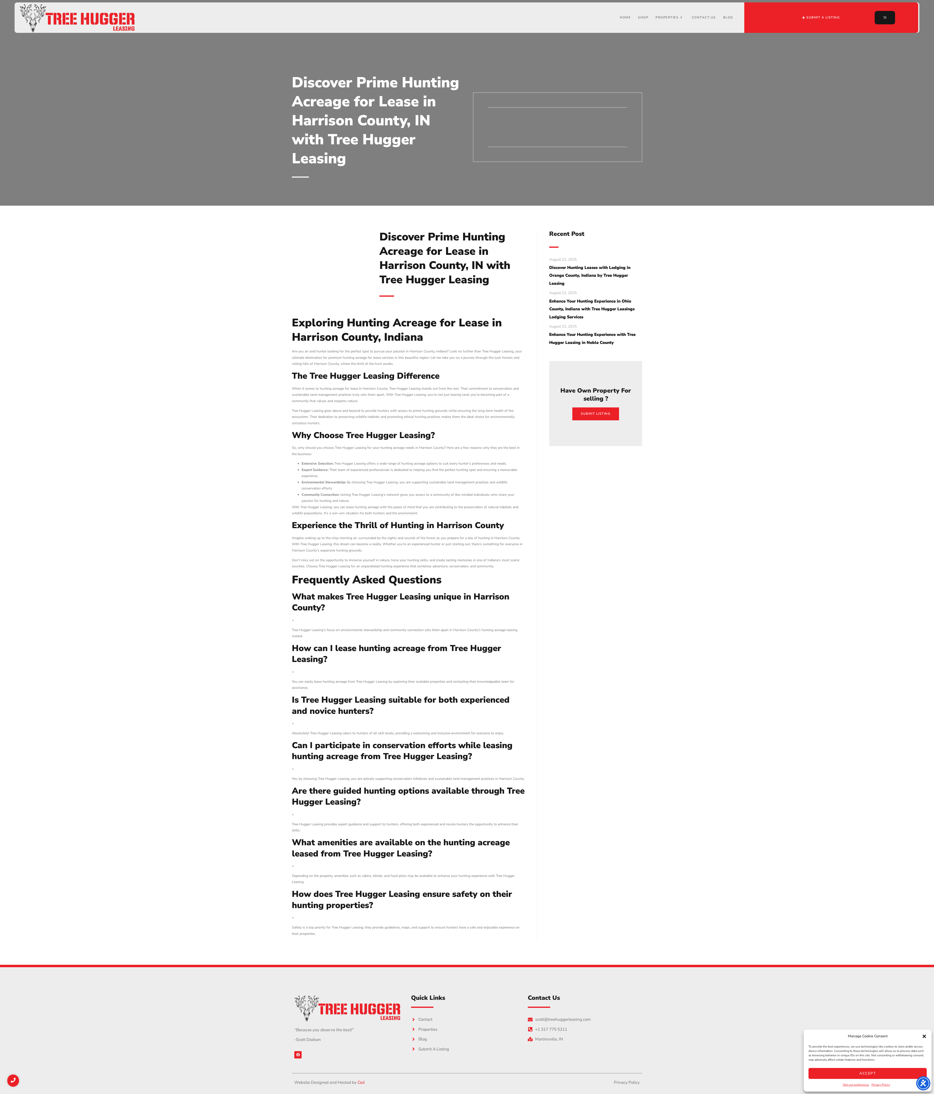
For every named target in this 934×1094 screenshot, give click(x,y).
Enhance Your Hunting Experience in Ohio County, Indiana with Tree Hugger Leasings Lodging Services (592, 309)
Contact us (512, 136)
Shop (643, 17)
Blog (728, 17)
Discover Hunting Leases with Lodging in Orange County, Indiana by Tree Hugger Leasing (589, 275)
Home (625, 17)
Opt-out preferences (856, 1085)
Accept (867, 1073)
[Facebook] (298, 1054)
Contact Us (704, 17)
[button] (924, 1036)
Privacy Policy (880, 1085)
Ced (361, 1082)
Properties (667, 17)
